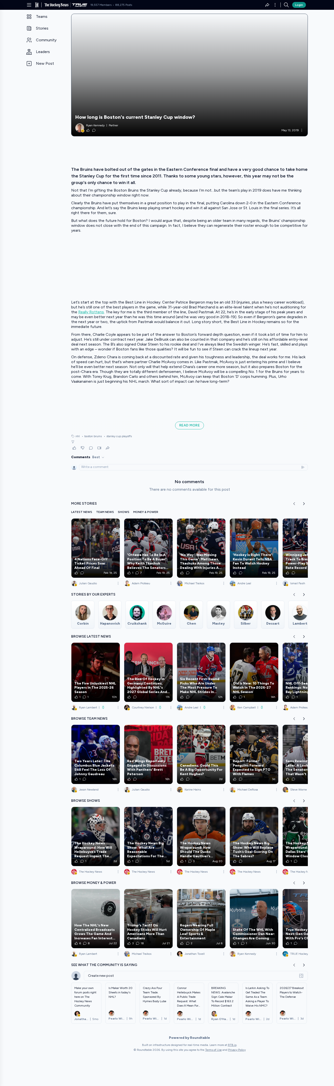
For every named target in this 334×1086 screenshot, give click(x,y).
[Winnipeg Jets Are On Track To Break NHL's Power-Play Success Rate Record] (307, 548)
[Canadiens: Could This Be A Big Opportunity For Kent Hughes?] (201, 754)
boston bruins (92, 436)
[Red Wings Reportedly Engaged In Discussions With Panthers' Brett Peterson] (148, 754)
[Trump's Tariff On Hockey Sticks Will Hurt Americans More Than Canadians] (148, 918)
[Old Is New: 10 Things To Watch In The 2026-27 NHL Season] (254, 672)
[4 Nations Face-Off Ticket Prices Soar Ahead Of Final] (95, 548)
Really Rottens (91, 312)
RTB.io (232, 1045)
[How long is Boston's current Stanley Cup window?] (189, 75)
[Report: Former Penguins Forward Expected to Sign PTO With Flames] (254, 754)
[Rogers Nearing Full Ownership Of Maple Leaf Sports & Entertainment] (201, 918)
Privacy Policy (237, 1050)
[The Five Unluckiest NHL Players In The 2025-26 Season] (95, 672)
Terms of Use (213, 1050)
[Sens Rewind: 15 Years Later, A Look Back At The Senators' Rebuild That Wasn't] (307, 754)
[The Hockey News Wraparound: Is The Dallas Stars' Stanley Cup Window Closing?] (307, 836)
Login (299, 5)
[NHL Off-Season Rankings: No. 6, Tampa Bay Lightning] (307, 672)
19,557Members (100, 5)
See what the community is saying (104, 965)
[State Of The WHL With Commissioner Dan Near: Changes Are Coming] (254, 918)
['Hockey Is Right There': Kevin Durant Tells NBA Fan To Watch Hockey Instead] (254, 548)
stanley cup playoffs (118, 436)
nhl (78, 436)
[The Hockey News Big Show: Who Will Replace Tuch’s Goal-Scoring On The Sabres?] (254, 836)
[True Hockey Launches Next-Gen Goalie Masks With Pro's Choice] (307, 918)
